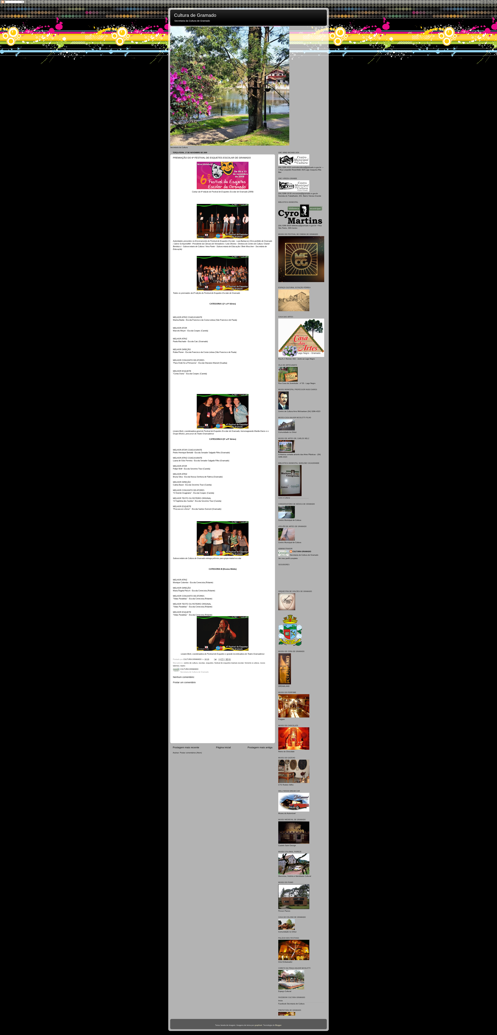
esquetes (209, 663)
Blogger (278, 1025)
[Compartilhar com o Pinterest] (229, 659)
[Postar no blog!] (222, 659)
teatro (182, 666)
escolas (202, 663)
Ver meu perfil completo (288, 558)
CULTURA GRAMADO (302, 552)
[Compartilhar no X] (224, 659)
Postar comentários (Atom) (191, 753)
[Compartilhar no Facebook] (227, 659)
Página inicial (223, 747)
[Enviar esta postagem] (215, 659)
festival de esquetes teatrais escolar (229, 663)
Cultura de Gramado (195, 15)
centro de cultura (191, 663)
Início (280, 1001)
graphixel (258, 1025)
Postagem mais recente (186, 747)
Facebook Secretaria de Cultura (291, 1004)
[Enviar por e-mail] (219, 659)
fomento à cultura (252, 663)
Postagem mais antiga (260, 747)
